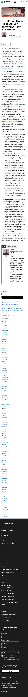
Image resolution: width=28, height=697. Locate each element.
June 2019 (3, 473)
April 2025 (3, 348)
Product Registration (7, 597)
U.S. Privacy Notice (15, 681)
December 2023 (4, 377)
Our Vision (4, 557)
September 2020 (5, 453)
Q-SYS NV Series (15, 104)
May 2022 (3, 413)
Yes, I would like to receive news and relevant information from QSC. (11, 658)
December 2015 (4, 514)
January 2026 (4, 328)
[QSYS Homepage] (5, 2)
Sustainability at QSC (7, 572)
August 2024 (4, 359)
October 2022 (4, 402)
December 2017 (4, 485)
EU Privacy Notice (5, 683)
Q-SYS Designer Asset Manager (13, 120)
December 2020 (5, 446)
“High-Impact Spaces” (10, 51)
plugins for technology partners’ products (12, 123)
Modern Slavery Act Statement (8, 687)
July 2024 (3, 361)
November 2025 (4, 332)
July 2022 (3, 408)
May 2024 (3, 366)
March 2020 (4, 467)
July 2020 (3, 458)
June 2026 (3, 321)
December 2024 (5, 354)
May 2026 (3, 323)
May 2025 (3, 346)
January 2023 (4, 399)
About (3, 551)
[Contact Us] (26, 2)
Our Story (4, 554)
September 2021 (5, 429)
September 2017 (5, 489)
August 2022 (4, 406)
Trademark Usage (5, 681)
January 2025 (4, 352)
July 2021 (3, 433)
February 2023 (4, 397)
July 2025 (3, 341)
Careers (3, 566)
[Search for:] (12, 294)
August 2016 (4, 500)
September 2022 (5, 404)
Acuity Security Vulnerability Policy (9, 603)
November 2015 (4, 516)
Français (4, 44)
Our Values (4, 560)
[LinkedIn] (6, 256)
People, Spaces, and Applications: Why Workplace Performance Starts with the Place (11, 305)
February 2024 (4, 372)
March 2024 (4, 370)
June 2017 (3, 491)
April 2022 (3, 415)
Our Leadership (6, 563)
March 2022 (4, 417)
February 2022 (4, 420)
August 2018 (4, 478)
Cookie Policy (14, 683)
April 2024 (3, 368)
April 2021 (3, 440)
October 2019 (4, 471)
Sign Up (10, 671)
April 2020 (3, 464)
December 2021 (4, 422)
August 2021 (4, 431)
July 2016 (3, 503)
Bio (4, 246)
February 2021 (4, 442)
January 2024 (4, 375)
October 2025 (4, 334)
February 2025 (4, 350)
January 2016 (4, 511)
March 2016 (4, 507)
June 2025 (3, 343)
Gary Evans (12, 35)
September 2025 (5, 337)
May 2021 (3, 437)
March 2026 (4, 325)
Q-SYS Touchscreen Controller (14, 207)
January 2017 (4, 496)
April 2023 (3, 393)
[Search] (23, 2)
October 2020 (4, 451)
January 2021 (4, 444)
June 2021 (3, 435)
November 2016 (4, 498)
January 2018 (4, 482)
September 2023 (5, 384)
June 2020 (3, 460)
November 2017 (4, 487)
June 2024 (3, 363)
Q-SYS (2, 527)
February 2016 (4, 509)
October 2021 (4, 426)
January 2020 (4, 469)
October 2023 (4, 381)
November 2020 (5, 449)
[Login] (21, 2)
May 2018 (3, 480)
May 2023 (3, 390)
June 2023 (3, 388)
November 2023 (4, 379)
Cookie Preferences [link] (6, 685)
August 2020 (4, 455)
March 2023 (4, 395)
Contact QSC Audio (7, 621)
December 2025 (4, 330)
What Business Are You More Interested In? (10, 650)
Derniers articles (12, 246)
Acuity (3, 575)
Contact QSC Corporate (8, 615)
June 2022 (3, 411)
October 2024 (4, 357)
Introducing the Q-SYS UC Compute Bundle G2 (11, 308)
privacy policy (13, 667)
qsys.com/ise (16, 242)
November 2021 (4, 424)
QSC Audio (3, 541)
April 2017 (3, 494)
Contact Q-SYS (5, 618)
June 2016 (3, 505)
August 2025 (4, 339)
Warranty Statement (7, 600)
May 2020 (3, 462)
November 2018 (4, 476)
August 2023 (4, 386)
